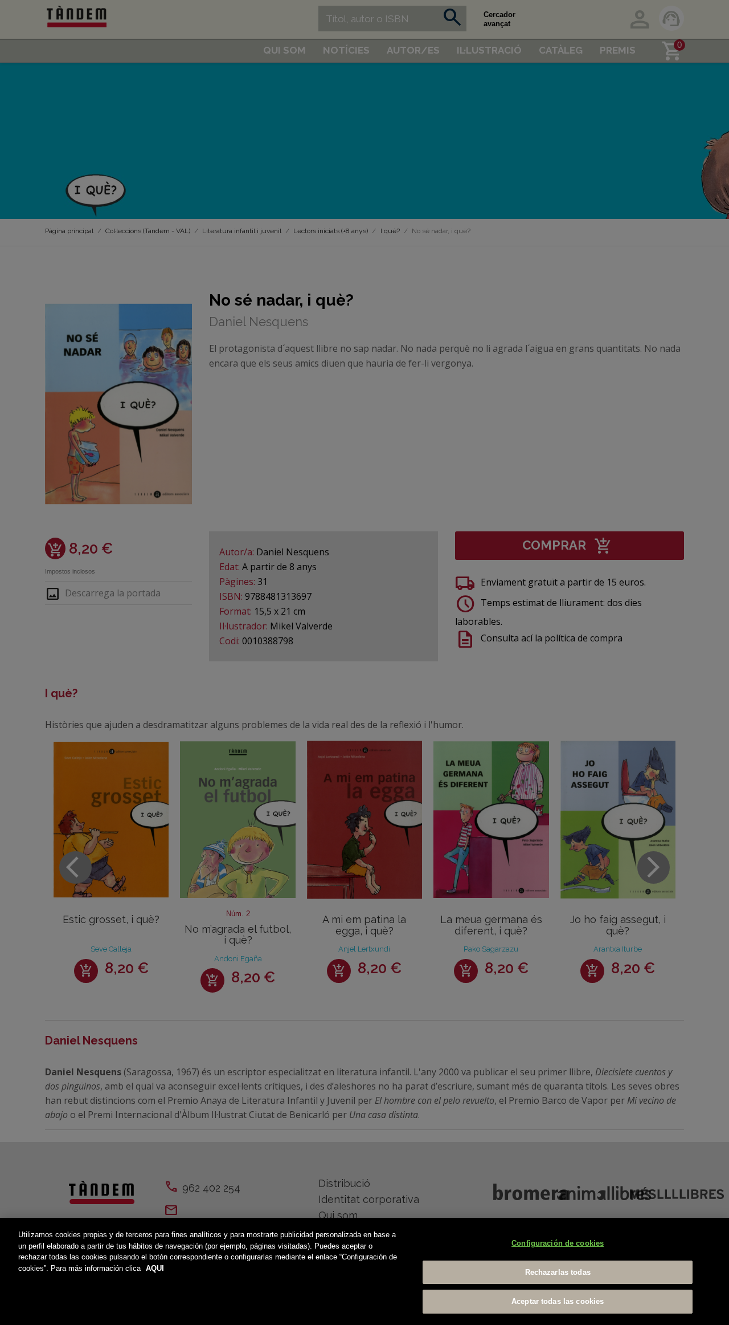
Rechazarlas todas (558, 1272)
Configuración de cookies (557, 1243)
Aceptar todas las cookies (557, 1301)
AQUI (155, 1268)
